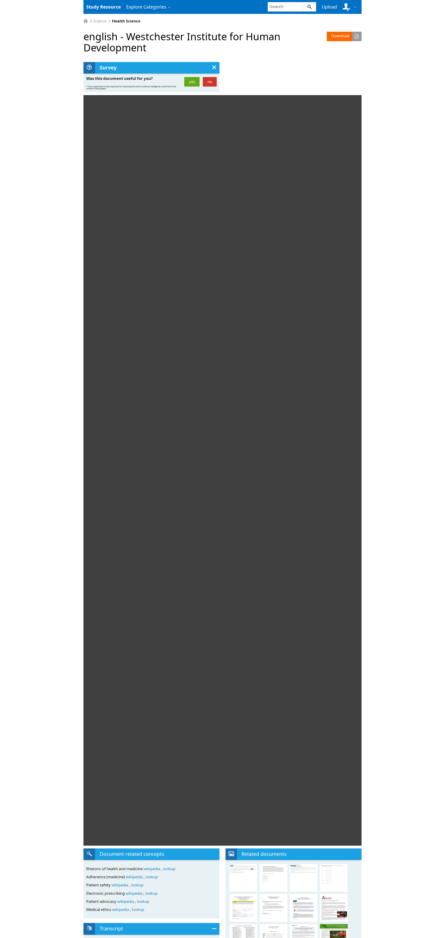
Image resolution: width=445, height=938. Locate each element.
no (209, 81)
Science (99, 21)
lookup (169, 868)
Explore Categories (146, 7)
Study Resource (103, 7)
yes (192, 81)
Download (340, 35)
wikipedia (152, 868)
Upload (329, 7)
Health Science (126, 21)
